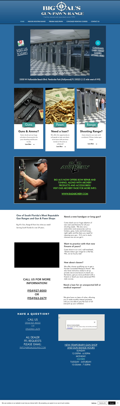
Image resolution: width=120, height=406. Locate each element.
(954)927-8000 (37, 290)
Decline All (102, 403)
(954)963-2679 (33, 329)
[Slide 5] (64, 72)
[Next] (87, 52)
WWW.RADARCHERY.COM (75, 193)
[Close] (118, 403)
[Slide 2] (57, 72)
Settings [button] (94, 403)
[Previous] (33, 52)
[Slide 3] (59, 72)
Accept (112, 403)
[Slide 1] (55, 72)
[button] (28, 124)
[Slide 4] (62, 72)
